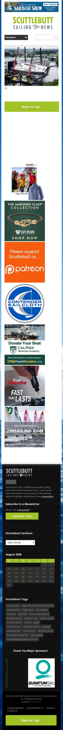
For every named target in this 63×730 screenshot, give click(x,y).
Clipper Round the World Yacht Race (37, 605)
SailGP (36, 622)
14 (37, 573)
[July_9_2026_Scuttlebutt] (25, 364)
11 (16, 573)
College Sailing (13, 610)
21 (37, 577)
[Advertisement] (25, 138)
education (11, 614)
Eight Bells (22, 614)
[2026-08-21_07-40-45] (31, 11)
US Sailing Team (13, 631)
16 (51, 573)
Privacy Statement (15, 708)
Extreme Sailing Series (39, 614)
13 (30, 573)
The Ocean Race (14, 626)
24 (9, 581)
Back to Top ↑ (32, 107)
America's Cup (13, 605)
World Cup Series (45, 631)
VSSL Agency (35, 701)
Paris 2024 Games (14, 622)
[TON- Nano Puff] (25, 199)
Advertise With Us (35, 708)
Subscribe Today (22, 516)
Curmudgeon (42, 610)
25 (16, 581)
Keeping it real (31, 618)
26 (23, 581)
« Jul (7, 588)
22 (44, 577)
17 (9, 577)
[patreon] (25, 281)
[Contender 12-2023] (25, 323)
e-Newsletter (47, 496)
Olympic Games (46, 618)
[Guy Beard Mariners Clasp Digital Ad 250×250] (25, 240)
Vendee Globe (29, 631)
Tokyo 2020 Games (31, 626)
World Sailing (36, 635)
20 (30, 577)
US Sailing (46, 626)
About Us (50, 708)
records (27, 622)
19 (23, 577)
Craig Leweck (27, 610)
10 (9, 573)
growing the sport (14, 618)
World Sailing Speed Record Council (22, 639)
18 (16, 577)
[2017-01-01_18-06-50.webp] (30, 673)
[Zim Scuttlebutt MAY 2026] (25, 446)
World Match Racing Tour (17, 635)
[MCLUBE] (25, 405)
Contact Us (12, 710)
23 (51, 577)
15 (44, 573)
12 (23, 573)
